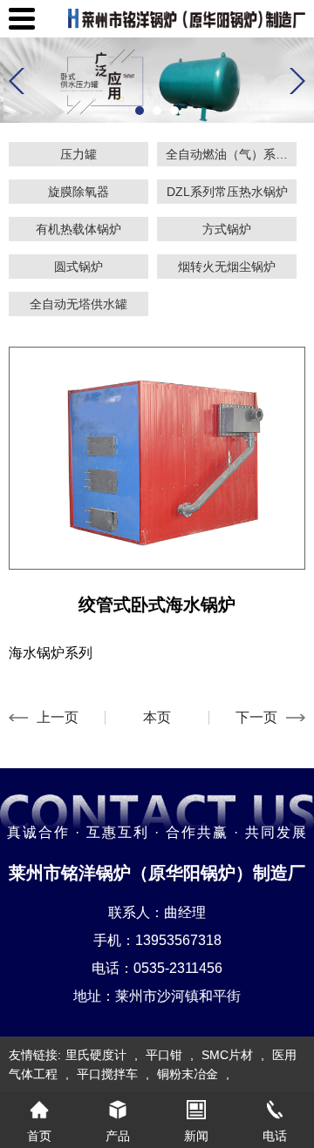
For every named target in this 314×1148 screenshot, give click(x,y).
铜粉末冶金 (187, 1074)
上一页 (57, 718)
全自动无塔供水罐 (78, 304)
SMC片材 (227, 1055)
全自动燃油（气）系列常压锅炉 (231, 154)
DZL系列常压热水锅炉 (227, 192)
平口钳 (164, 1055)
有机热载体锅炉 (78, 229)
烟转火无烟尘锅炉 (227, 266)
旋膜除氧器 (78, 192)
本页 (157, 718)
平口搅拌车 (107, 1074)
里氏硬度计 (95, 1055)
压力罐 (78, 154)
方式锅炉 (226, 229)
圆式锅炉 (78, 266)
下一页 (256, 718)
